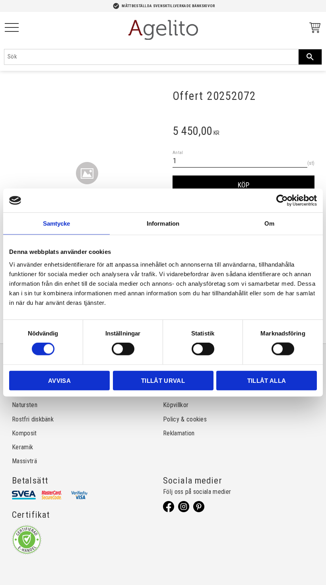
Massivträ (24, 461)
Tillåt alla (266, 380)
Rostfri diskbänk (33, 419)
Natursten (24, 405)
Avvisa (59, 380)
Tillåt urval (163, 380)
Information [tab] (163, 223)
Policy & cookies (185, 419)
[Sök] (310, 56)
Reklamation (179, 433)
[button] (12, 28)
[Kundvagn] (313, 29)
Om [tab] (269, 223)
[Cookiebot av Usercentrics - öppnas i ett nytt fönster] (282, 201)
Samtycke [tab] (56, 223)
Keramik (22, 447)
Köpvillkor (175, 405)
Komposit (24, 433)
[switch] (123, 349)
